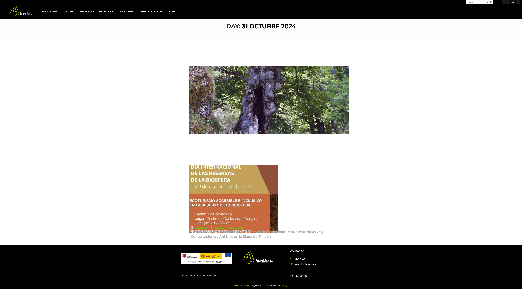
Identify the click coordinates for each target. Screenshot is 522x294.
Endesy (284, 285)
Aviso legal (186, 275)
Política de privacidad (207, 275)
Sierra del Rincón (241, 285)
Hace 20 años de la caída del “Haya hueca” (226, 133)
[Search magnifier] (491, 2)
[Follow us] (504, 2)
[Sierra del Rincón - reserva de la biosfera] (22, 11)
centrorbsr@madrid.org (305, 263)
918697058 (300, 258)
